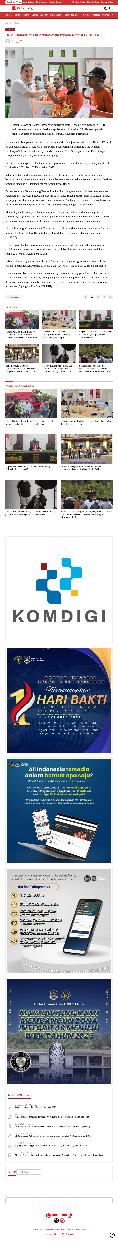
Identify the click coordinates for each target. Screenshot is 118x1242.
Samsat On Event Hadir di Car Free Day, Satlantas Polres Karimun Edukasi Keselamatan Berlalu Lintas (21, 335)
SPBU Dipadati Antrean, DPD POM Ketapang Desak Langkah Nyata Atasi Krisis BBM (53, 1136)
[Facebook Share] (85, 297)
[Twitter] (56, 1221)
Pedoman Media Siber (54, 1230)
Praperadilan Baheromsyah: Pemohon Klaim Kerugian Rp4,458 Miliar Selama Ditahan (95, 334)
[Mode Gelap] (106, 8)
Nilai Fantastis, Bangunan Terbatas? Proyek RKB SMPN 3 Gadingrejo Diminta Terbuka (53, 1117)
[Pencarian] (111, 8)
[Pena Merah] (22, 8)
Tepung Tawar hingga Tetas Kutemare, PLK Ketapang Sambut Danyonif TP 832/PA (51, 1145)
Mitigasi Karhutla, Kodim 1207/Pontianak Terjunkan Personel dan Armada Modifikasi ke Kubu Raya (59, 1155)
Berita (10, 30)
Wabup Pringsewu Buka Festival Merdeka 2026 (35, 1107)
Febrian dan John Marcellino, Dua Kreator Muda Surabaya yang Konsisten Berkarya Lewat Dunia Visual (57, 369)
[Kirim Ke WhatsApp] (110, 297)
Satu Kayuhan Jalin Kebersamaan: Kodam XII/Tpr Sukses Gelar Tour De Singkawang (52, 1126)
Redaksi (70, 1230)
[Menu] (7, 8)
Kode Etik (37, 1230)
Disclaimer (80, 1230)
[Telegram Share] (104, 297)
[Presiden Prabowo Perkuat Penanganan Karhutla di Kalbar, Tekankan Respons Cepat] (59, 319)
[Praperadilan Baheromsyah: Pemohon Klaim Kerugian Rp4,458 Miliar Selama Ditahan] (96, 319)
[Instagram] (62, 1221)
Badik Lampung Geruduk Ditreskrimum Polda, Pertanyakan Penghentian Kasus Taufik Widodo (20, 369)
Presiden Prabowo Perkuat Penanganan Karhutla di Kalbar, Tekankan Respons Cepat (56, 334)
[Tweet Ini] (92, 297)
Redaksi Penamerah (19, 40)
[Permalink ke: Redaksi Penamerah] (7, 41)
